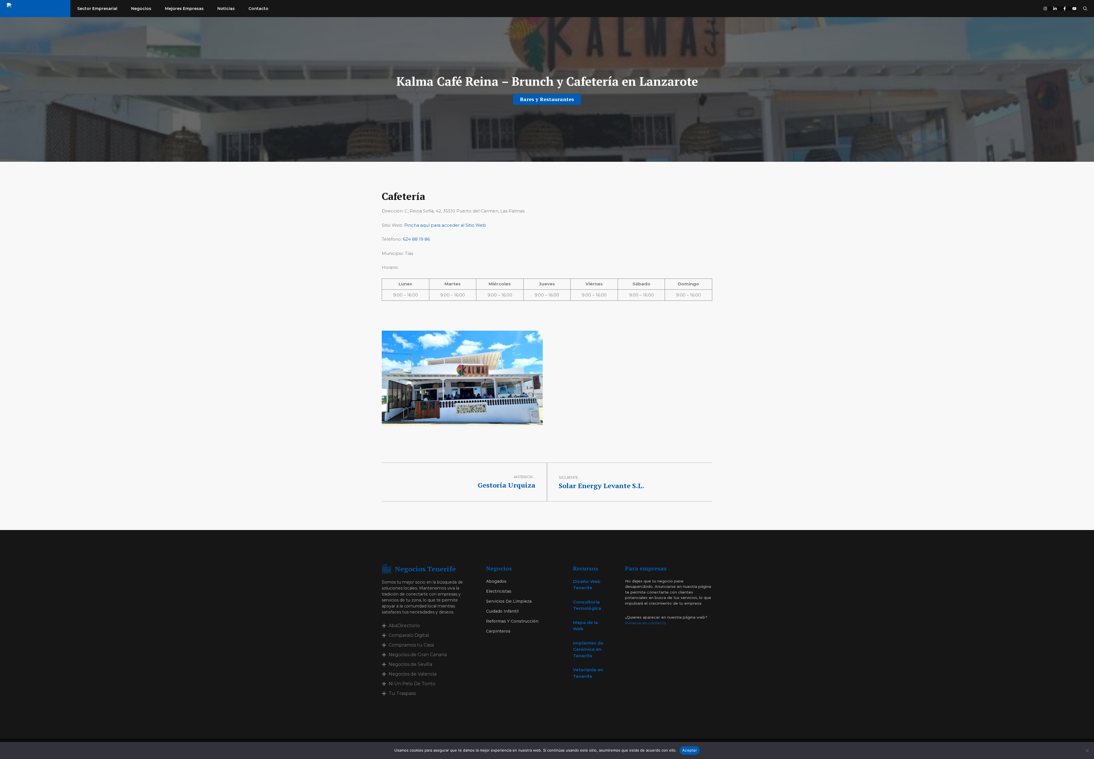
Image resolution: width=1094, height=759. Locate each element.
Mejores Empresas (184, 8)
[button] (1085, 8)
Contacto (258, 8)
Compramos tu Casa (411, 645)
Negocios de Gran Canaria (418, 654)
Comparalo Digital (409, 635)
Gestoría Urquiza (506, 485)
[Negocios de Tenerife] (35, 8)
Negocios (141, 8)
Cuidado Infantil (502, 611)
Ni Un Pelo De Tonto (412, 683)
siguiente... (570, 477)
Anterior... (524, 476)
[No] (1087, 750)
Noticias (226, 8)
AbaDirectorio (404, 625)
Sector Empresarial (97, 8)
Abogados (496, 581)
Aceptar (689, 750)
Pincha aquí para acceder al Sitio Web (445, 225)
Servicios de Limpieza (509, 601)
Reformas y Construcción (512, 621)
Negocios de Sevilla (410, 664)
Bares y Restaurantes (547, 99)
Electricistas (498, 591)
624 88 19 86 (416, 239)
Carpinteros (498, 631)
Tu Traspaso (402, 693)
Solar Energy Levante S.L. (601, 485)
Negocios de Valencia (412, 674)
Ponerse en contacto (645, 623)
